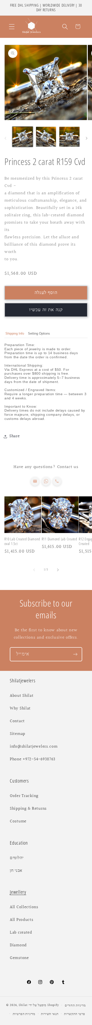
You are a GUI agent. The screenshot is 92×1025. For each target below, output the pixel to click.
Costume (18, 821)
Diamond (18, 945)
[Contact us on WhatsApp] (46, 481)
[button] (11, 26)
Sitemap (17, 734)
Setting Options (39, 333)
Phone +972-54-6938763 (32, 759)
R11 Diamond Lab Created (59, 539)
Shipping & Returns (28, 809)
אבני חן (16, 870)
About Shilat (22, 696)
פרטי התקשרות (74, 1014)
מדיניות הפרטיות (24, 1014)
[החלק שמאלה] (5, 138)
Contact (17, 721)
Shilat (24, 1005)
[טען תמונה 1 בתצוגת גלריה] (22, 137)
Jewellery (18, 892)
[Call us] (57, 481)
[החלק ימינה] (86, 138)
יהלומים (17, 858)
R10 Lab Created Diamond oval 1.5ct (22, 541)
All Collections (24, 907)
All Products (21, 920)
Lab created (21, 932)
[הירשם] (75, 654)
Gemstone (19, 958)
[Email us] (35, 481)
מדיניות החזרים (75, 1005)
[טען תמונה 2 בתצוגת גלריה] (46, 137)
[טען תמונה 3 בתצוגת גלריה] (69, 137)
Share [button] (14, 436)
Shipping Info (14, 333)
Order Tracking (24, 796)
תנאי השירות (49, 1014)
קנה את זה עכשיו (46, 309)
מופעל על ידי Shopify (44, 1005)
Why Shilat (20, 708)
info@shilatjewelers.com (34, 746)
